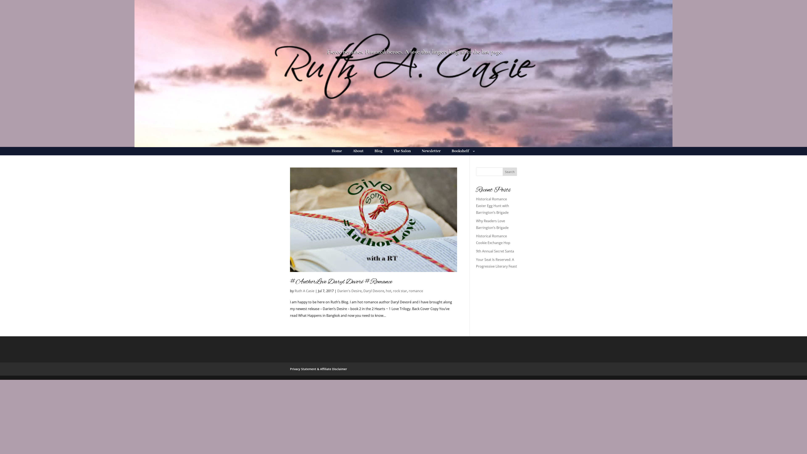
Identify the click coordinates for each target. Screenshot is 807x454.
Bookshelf (460, 152)
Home (337, 152)
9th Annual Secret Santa (495, 251)
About (358, 152)
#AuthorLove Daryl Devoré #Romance (341, 281)
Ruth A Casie (304, 291)
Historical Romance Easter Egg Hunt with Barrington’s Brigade (492, 206)
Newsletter (431, 152)
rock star (400, 291)
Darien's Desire (349, 291)
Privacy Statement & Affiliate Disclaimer (318, 369)
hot (388, 291)
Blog (378, 152)
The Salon (402, 152)
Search (510, 172)
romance (416, 291)
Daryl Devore (373, 291)
